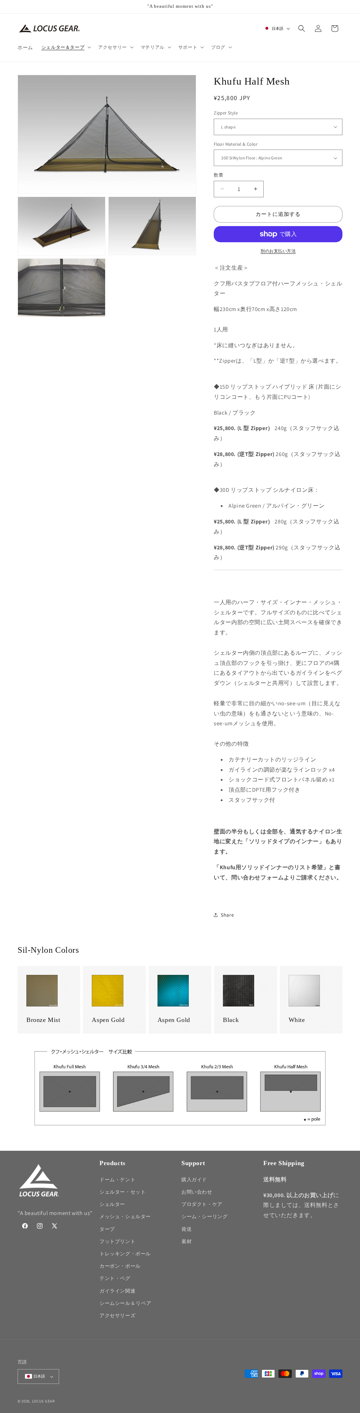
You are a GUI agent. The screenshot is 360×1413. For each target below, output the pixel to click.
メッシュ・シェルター (125, 1216)
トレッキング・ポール (125, 1253)
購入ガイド (194, 1179)
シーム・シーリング (204, 1216)
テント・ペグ (114, 1278)
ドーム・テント (117, 1179)
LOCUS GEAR (43, 1401)
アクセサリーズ (117, 1315)
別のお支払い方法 (278, 250)
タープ (107, 1229)
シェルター (112, 1204)
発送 (186, 1229)
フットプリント (117, 1241)
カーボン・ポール (120, 1266)
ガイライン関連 (117, 1291)
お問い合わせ (196, 1192)
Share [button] (227, 915)
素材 (186, 1241)
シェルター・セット (122, 1192)
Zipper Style (226, 113)
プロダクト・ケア (202, 1204)
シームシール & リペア (125, 1303)
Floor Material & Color (235, 144)
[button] (65, 47)
